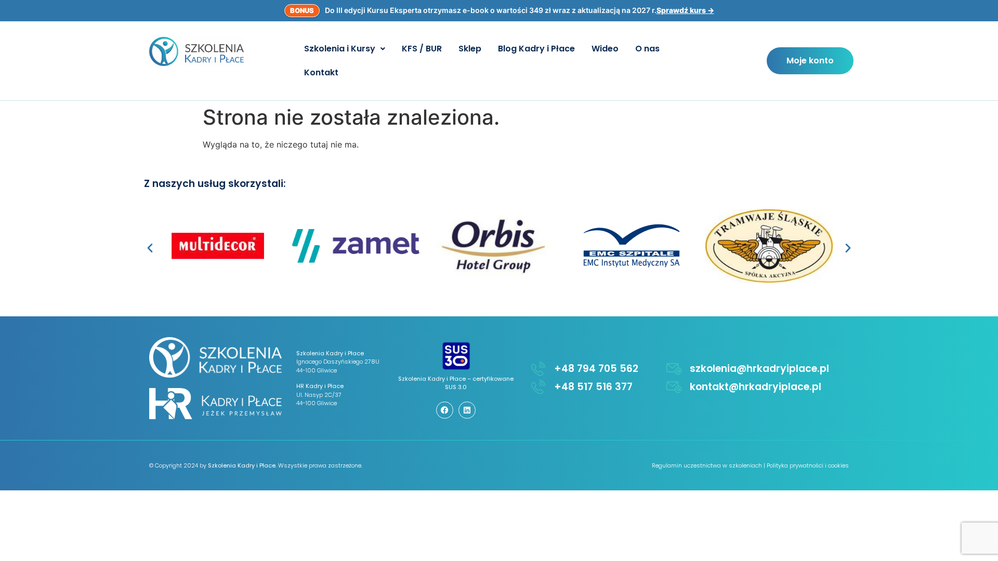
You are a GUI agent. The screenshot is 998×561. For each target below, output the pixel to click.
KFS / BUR (422, 49)
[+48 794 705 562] (538, 369)
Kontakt (321, 72)
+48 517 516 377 (593, 387)
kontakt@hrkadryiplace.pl (755, 387)
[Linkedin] (467, 410)
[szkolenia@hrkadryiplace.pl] (674, 369)
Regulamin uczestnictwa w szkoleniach (707, 465)
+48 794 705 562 (596, 369)
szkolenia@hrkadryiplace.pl (759, 369)
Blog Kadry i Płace (536, 49)
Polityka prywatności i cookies (808, 465)
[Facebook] (444, 410)
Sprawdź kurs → (685, 10)
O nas (647, 49)
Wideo (605, 49)
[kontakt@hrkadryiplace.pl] (674, 387)
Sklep (469, 49)
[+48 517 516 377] (538, 387)
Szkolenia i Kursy (339, 49)
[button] (344, 49)
